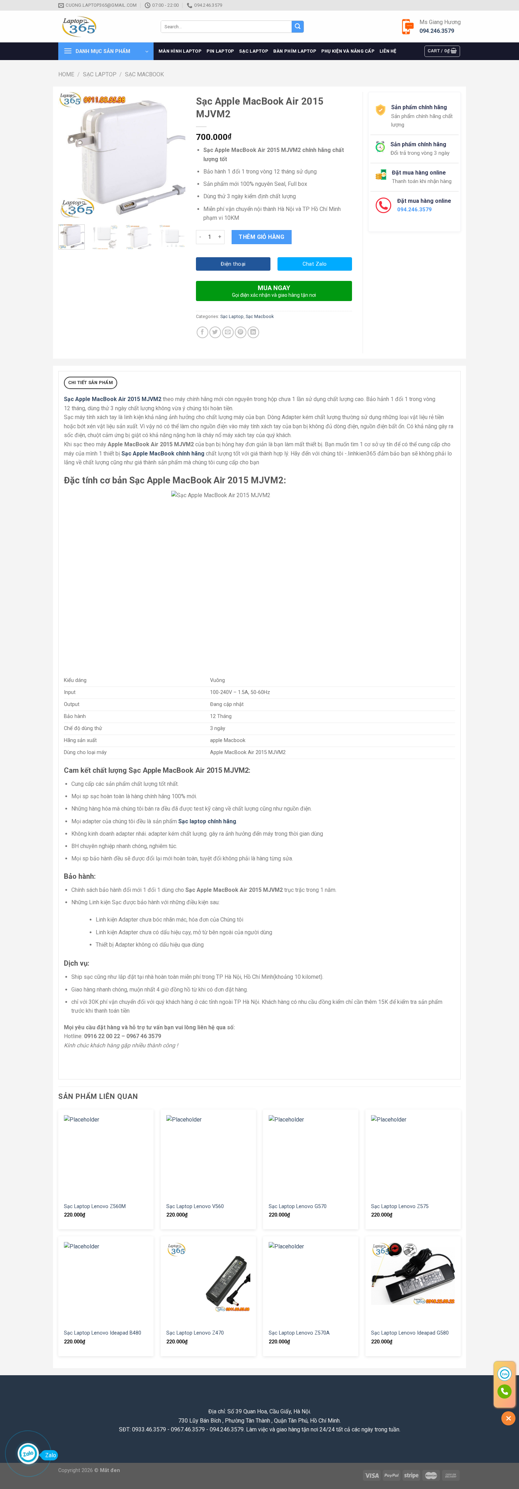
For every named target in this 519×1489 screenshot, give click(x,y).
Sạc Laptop (253, 51)
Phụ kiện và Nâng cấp (348, 51)
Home (66, 74)
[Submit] (298, 27)
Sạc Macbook (144, 74)
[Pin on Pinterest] (240, 332)
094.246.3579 (436, 31)
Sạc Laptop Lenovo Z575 (400, 1206)
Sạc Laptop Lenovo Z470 (195, 1333)
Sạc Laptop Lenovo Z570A (299, 1333)
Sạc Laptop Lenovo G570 (298, 1206)
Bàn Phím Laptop (294, 51)
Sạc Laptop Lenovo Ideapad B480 (102, 1333)
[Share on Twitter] (215, 332)
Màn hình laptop (180, 51)
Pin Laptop (220, 51)
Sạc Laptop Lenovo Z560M (95, 1206)
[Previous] (69, 155)
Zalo (50, 1455)
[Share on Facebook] (202, 332)
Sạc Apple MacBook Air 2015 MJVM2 (112, 399)
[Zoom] (67, 211)
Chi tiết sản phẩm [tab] (90, 382)
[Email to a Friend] (228, 332)
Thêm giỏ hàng (261, 237)
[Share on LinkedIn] (253, 332)
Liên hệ (388, 51)
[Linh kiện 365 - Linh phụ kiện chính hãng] (104, 26)
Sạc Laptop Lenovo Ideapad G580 (410, 1333)
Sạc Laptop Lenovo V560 (195, 1206)
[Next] (174, 155)
